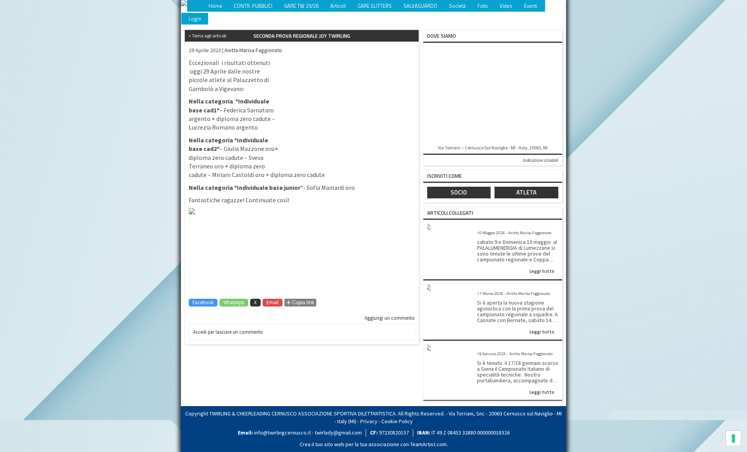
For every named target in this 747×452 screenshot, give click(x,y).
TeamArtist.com (428, 444)
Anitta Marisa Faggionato (253, 50)
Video (506, 6)
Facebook (203, 302)
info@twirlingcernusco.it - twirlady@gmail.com (308, 432)
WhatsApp (233, 302)
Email (273, 302)
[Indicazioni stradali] (492, 94)
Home (215, 6)
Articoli (338, 6)
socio (459, 192)
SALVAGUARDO (420, 6)
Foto (482, 6)
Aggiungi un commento (390, 318)
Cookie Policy (397, 421)
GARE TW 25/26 (301, 6)
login (195, 19)
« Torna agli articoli (207, 36)
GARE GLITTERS (375, 6)
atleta (526, 192)
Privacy (368, 421)
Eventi (530, 6)
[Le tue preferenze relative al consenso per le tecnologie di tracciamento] (733, 438)
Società (457, 6)
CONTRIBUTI (562, 6)
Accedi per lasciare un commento (228, 332)
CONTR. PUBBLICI (253, 6)
